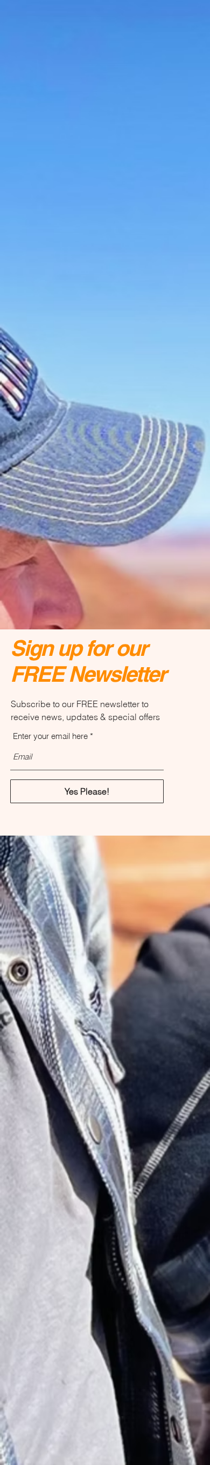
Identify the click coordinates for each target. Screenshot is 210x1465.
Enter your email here (50, 736)
